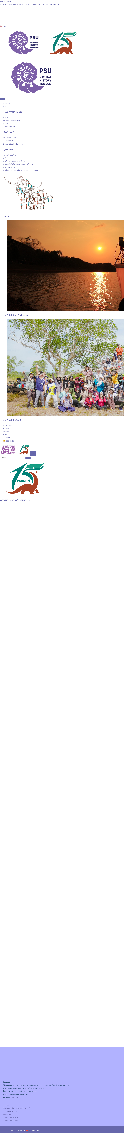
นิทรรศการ (7, 435)
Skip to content (5, 1)
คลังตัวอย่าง (7, 426)
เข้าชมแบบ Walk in (11, 1117)
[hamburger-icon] (2, 99)
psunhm (15, 1097)
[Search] (28, 458)
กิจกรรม (6, 432)
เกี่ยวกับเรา (7, 107)
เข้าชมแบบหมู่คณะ (11, 1120)
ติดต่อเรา (6, 438)
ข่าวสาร (6, 429)
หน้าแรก (6, 103)
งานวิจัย (6, 217)
